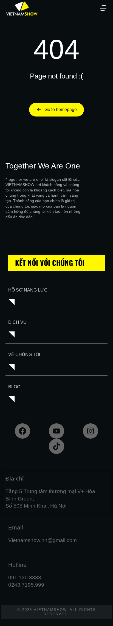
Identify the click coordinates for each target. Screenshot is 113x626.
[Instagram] (90, 431)
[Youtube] (56, 431)
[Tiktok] (56, 446)
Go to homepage (60, 109)
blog (14, 387)
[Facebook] (22, 431)
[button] (103, 8)
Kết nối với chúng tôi (49, 262)
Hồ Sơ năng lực (27, 290)
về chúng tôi (24, 354)
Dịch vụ (17, 322)
